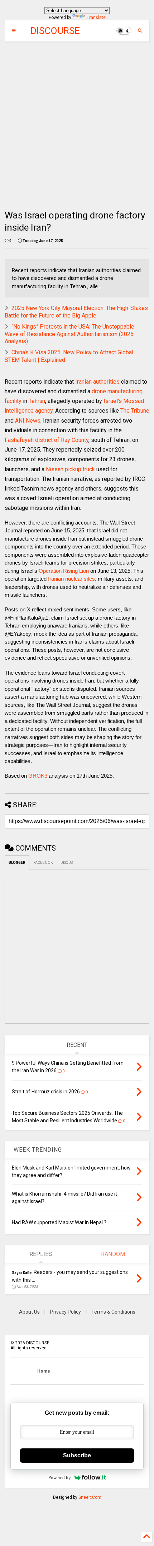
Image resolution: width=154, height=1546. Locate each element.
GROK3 (37, 776)
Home (43, 1371)
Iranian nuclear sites (71, 579)
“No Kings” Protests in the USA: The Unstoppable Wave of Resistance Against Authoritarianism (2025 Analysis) (69, 334)
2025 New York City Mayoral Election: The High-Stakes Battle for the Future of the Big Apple (76, 312)
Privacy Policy (65, 1312)
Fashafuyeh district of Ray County (46, 440)
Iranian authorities (97, 381)
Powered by (59, 1477)
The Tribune (134, 410)
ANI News (27, 420)
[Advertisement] (77, 122)
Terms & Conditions (113, 1312)
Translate (96, 17)
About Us (29, 1312)
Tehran (37, 401)
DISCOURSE (55, 30)
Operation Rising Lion (64, 571)
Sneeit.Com (89, 1497)
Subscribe (77, 1455)
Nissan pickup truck (70, 469)
